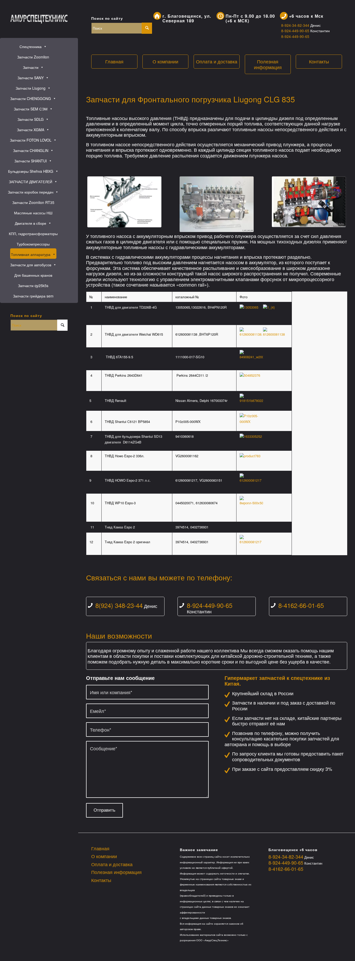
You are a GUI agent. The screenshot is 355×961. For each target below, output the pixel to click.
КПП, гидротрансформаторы (33, 233)
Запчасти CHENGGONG (30, 98)
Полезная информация (268, 64)
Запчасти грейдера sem (33, 296)
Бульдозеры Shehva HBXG (30, 171)
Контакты (319, 61)
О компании (165, 61)
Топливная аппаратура (30, 254)
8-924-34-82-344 (295, 25)
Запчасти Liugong (30, 88)
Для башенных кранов (33, 275)
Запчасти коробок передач (30, 192)
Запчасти (30, 67)
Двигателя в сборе (30, 223)
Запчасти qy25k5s (33, 285)
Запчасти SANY (30, 77)
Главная (114, 61)
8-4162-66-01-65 (301, 605)
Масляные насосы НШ (33, 212)
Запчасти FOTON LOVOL (30, 140)
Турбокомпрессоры (33, 244)
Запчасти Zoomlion (33, 56)
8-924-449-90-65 (295, 30)
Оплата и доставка (216, 61)
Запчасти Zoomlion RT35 (33, 202)
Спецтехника (30, 46)
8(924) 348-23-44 (119, 605)
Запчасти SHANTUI (30, 160)
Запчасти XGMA (30, 129)
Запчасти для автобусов (30, 264)
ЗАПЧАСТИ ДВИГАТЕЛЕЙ (30, 181)
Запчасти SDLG (30, 119)
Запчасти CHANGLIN (30, 150)
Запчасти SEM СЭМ (31, 108)
